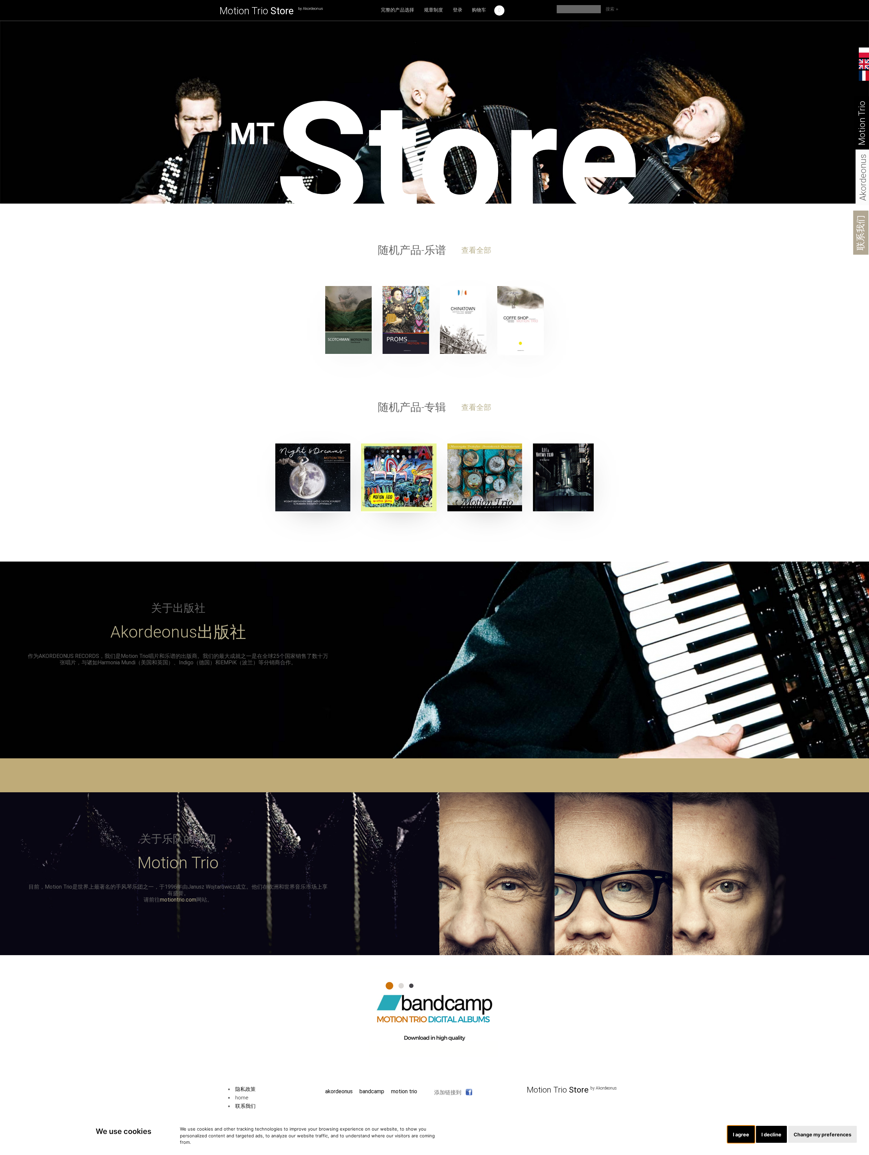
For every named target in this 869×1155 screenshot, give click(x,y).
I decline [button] (771, 1134)
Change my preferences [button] (822, 1134)
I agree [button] (741, 1134)
